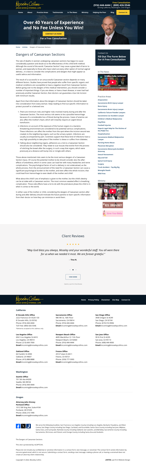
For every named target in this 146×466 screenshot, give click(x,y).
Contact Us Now (53, 33)
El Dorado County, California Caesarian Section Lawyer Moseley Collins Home (29, 5)
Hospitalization (104, 134)
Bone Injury (102, 106)
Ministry (85, 12)
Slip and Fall (102, 158)
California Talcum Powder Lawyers (111, 112)
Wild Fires (101, 173)
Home (20, 12)
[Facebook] (18, 426)
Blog (112, 12)
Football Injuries (104, 125)
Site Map (115, 300)
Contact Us (123, 12)
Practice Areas (42, 12)
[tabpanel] (73, 252)
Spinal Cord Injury (105, 161)
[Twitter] (23, 426)
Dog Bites (101, 122)
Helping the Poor (99, 12)
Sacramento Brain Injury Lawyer (111, 109)
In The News (72, 12)
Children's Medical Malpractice (110, 119)
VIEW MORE (73, 277)
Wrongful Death (104, 170)
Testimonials (58, 12)
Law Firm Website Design (117, 460)
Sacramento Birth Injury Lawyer (110, 103)
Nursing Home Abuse (106, 143)
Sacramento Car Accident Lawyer (111, 116)
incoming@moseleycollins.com (74, 325)
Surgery (101, 164)
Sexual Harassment (105, 154)
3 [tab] (75, 269)
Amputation (103, 100)
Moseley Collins (35, 460)
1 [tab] (70, 269)
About (29, 12)
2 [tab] (73, 269)
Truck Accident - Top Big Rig (108, 167)
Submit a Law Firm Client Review (73, 284)
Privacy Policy (93, 300)
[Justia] (28, 426)
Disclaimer (105, 300)
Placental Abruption (106, 146)
